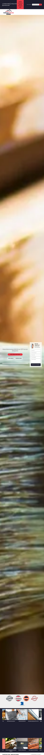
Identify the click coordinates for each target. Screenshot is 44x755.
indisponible (6, 3)
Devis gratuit (10, 358)
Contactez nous (19, 358)
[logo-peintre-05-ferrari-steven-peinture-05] (8, 12)
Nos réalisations (15, 354)
